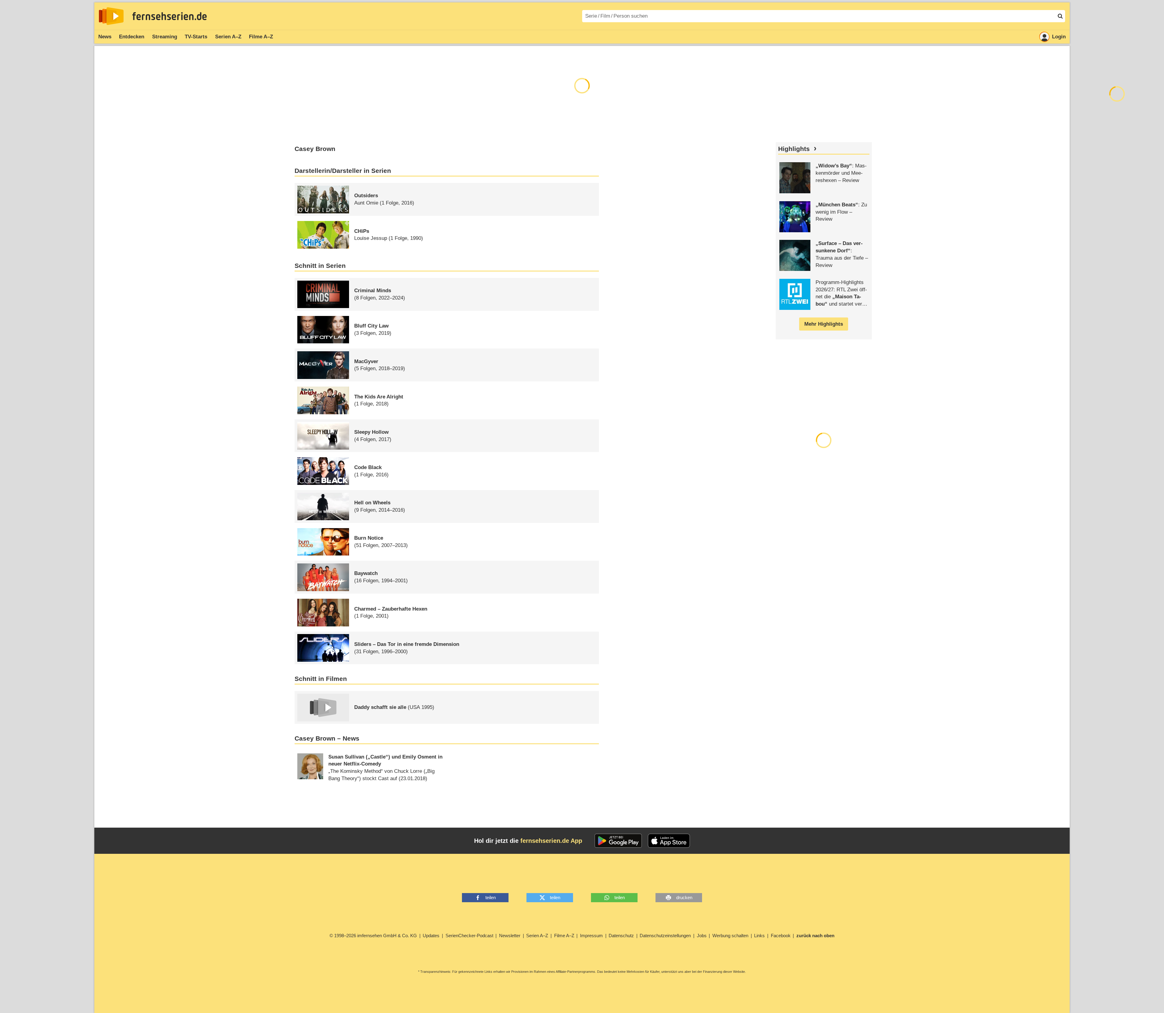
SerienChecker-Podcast (469, 935)
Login (1059, 37)
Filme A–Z (261, 37)
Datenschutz (621, 935)
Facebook (781, 935)
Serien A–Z (228, 37)
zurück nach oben (815, 935)
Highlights (794, 148)
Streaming (164, 37)
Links (759, 935)
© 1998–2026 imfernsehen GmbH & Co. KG (373, 935)
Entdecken (131, 37)
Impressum (591, 935)
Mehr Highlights (823, 324)
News (104, 37)
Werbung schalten (730, 935)
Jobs (702, 935)
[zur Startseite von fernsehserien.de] (111, 16)
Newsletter (509, 935)
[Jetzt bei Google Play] (618, 841)
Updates (431, 935)
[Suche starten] (1060, 16)
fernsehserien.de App (551, 840)
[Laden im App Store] (669, 841)
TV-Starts (196, 37)
